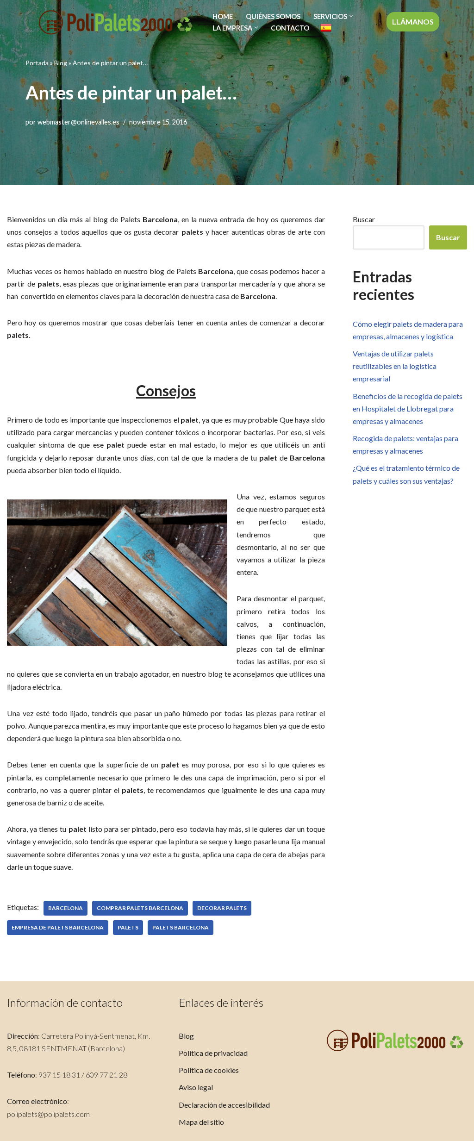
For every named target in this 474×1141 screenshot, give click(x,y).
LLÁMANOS (413, 21)
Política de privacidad (213, 1052)
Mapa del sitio (201, 1121)
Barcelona (65, 907)
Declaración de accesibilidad (224, 1104)
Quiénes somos (273, 16)
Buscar (364, 219)
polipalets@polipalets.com (48, 1114)
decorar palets (222, 907)
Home (222, 16)
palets (128, 927)
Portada (37, 63)
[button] (351, 16)
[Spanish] (325, 27)
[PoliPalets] (116, 22)
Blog (60, 63)
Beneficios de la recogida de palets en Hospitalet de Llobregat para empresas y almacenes (407, 408)
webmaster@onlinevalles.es (78, 122)
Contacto (290, 28)
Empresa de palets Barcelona (58, 927)
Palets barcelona (180, 927)
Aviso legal (196, 1087)
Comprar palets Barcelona (140, 907)
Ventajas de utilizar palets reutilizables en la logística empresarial (395, 366)
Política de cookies (209, 1070)
